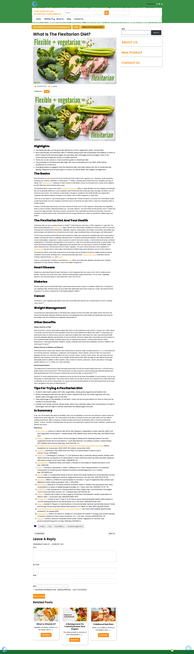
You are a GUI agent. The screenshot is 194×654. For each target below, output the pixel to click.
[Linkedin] (161, 4)
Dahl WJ (40, 494)
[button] (172, 650)
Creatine (42, 526)
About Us (60, 19)
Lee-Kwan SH (42, 431)
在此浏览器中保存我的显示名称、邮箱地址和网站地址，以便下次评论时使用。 (61, 590)
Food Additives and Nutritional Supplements (51, 27)
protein (60, 257)
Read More (45, 634)
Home (38, 19)
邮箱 (35, 575)
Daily (76, 27)
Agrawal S (41, 480)
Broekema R (42, 499)
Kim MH (40, 475)
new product (132, 52)
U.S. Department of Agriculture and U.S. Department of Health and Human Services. (70, 446)
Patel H (40, 467)
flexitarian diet (46, 183)
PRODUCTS (48, 19)
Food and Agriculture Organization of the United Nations (59, 509)
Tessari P (40, 518)
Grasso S (40, 450)
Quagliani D (41, 489)
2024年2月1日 (41, 86)
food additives (59, 526)
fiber (53, 257)
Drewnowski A (42, 514)
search (156, 32)
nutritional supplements (75, 526)
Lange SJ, (41, 438)
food (49, 526)
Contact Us (78, 19)
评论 (35, 547)
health (70, 260)
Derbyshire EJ (42, 463)
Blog (69, 19)
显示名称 (36, 564)
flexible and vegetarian (69, 188)
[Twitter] (159, 4)
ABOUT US (130, 42)
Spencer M (41, 455)
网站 (34, 586)
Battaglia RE (42, 484)
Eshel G (40, 504)
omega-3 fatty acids (89, 254)
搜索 (123, 29)
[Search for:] (84, 13)
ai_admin (54, 86)
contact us (131, 62)
